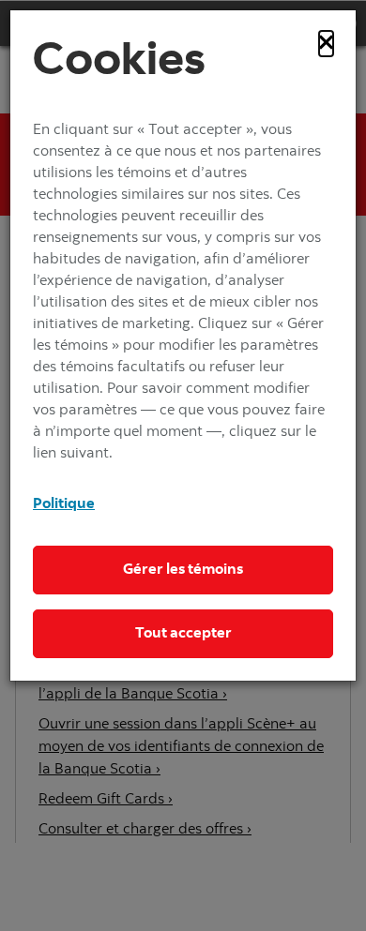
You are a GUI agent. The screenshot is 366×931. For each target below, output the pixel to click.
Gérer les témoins (183, 570)
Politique (64, 504)
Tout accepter (183, 633)
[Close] (326, 43)
